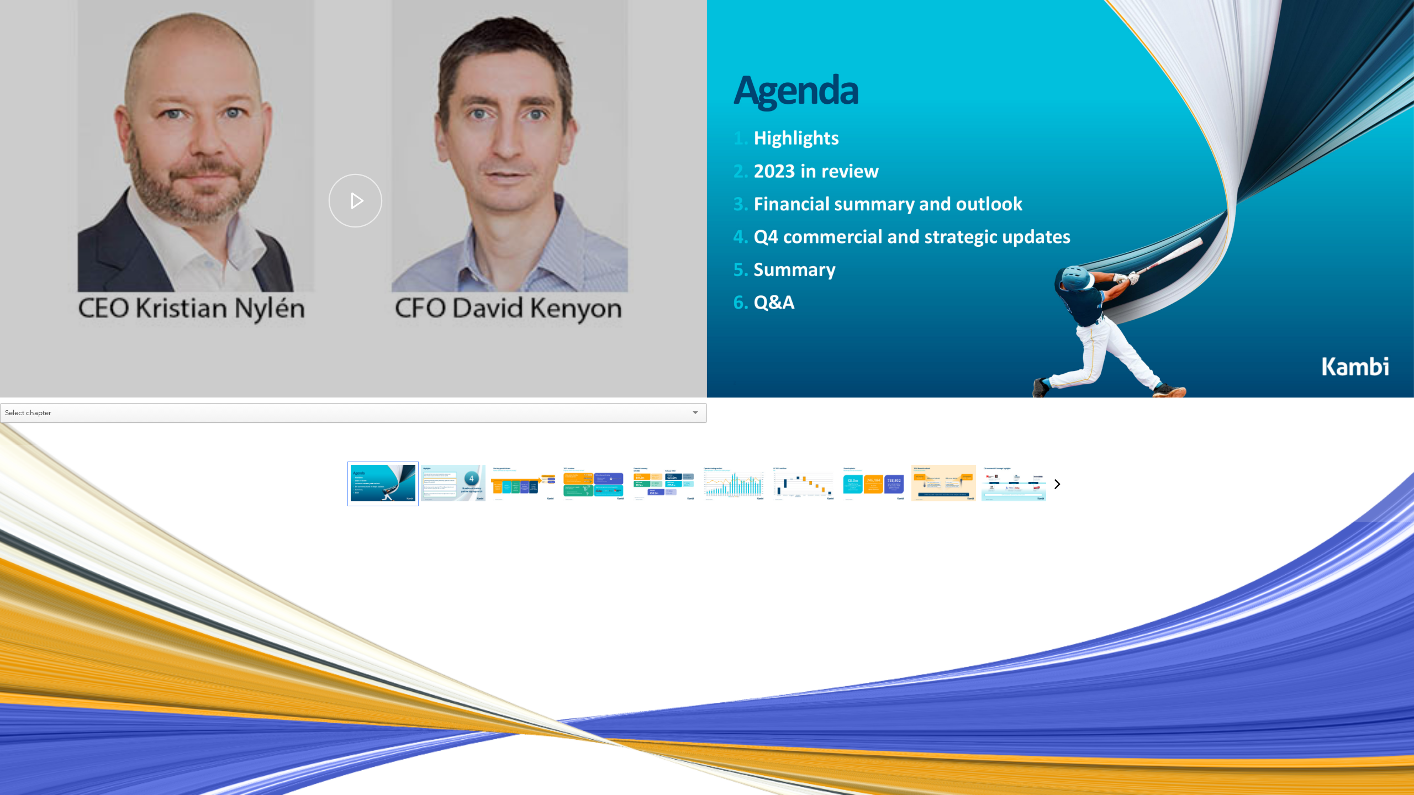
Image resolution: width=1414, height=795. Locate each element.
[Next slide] (1404, 216)
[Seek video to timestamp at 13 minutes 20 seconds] (873, 484)
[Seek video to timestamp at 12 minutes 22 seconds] (803, 484)
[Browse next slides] (1057, 484)
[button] (355, 200)
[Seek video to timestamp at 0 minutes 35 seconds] (383, 484)
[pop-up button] (674, 381)
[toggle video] (657, 381)
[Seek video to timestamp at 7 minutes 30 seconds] (663, 484)
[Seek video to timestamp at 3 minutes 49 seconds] (523, 484)
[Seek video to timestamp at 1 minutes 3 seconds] (453, 484)
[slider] (354, 364)
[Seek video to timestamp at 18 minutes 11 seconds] (1014, 484)
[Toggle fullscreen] (1405, 8)
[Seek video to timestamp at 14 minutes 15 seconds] (943, 484)
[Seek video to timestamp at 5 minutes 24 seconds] (593, 484)
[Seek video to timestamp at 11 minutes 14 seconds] (733, 484)
